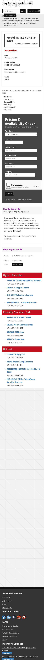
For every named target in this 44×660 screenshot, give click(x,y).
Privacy (4, 604)
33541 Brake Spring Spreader (20, 361)
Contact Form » (17, 264)
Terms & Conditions (24, 199)
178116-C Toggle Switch (18, 287)
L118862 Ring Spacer (16, 354)
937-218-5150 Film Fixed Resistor (22, 302)
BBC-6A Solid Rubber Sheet (19, 317)
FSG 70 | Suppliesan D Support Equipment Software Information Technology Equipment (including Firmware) (20, 19)
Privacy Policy (10, 199)
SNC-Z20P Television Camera (20, 295)
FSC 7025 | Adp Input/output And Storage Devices (20, 23)
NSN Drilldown (7, 629)
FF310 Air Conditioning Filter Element (24, 280)
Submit (9, 194)
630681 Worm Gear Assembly (20, 325)
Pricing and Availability (10, 626)
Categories (9, 15)
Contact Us (6, 597)
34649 (6, 79)
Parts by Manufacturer (10, 633)
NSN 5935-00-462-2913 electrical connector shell (20, 656)
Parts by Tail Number (9, 636)
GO (22, 11)
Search (4, 640)
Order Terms (6, 601)
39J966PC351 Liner (15, 332)
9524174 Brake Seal (15, 339)
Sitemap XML (7, 608)
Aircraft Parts (33, 11)
